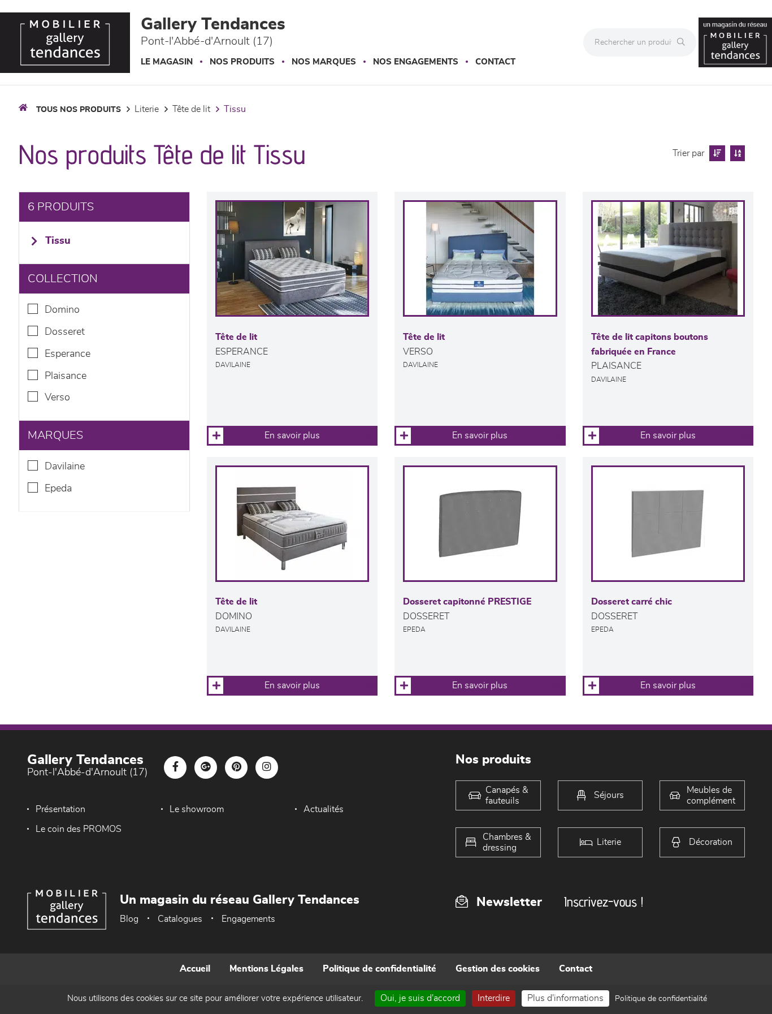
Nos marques (324, 62)
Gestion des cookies (498, 968)
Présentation (60, 809)
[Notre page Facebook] (175, 767)
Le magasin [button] (167, 62)
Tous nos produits (78, 110)
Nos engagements (415, 62)
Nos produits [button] (242, 62)
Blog (129, 919)
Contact (495, 62)
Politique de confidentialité (379, 968)
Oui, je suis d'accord (420, 998)
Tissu (235, 109)
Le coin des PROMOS (79, 829)
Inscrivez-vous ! (603, 902)
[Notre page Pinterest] (236, 767)
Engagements (248, 919)
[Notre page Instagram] (266, 767)
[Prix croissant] (715, 153)
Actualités (323, 809)
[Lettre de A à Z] (736, 153)
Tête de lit (191, 109)
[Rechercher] (683, 42)
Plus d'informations (565, 998)
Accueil (195, 968)
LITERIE (147, 109)
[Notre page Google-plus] (205, 767)
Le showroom (197, 809)
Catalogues (180, 919)
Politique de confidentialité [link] (661, 999)
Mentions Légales (266, 968)
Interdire (494, 998)
